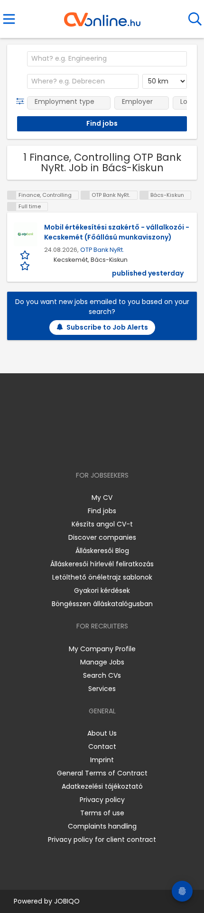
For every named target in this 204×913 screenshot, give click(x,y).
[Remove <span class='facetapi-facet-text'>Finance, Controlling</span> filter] (12, 195)
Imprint (102, 760)
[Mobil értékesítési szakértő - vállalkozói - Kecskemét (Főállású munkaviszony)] (25, 234)
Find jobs (102, 511)
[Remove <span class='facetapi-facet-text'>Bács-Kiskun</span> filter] (144, 195)
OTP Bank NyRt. (102, 250)
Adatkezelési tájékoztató (102, 786)
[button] (22, 101)
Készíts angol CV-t (102, 524)
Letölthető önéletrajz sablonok (102, 577)
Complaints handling (102, 826)
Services (102, 688)
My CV (102, 497)
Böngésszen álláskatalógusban (102, 604)
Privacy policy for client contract (102, 839)
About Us (102, 733)
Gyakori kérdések (102, 590)
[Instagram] (96, 448)
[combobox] (107, 58)
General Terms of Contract (102, 773)
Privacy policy (102, 799)
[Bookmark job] (25, 260)
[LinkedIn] (112, 448)
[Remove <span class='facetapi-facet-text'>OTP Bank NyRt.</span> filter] (85, 195)
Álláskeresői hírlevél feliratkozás (102, 564)
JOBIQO (67, 901)
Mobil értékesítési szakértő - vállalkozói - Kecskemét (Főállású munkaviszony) (116, 232)
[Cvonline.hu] (102, 16)
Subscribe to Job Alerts (107, 327)
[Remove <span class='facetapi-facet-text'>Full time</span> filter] (12, 207)
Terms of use (102, 813)
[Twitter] (126, 448)
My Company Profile (102, 649)
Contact (102, 746)
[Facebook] (80, 448)
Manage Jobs (102, 662)
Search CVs (102, 675)
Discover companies (102, 537)
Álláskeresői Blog (102, 550)
